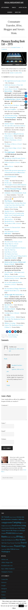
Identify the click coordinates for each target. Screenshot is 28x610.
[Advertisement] (11, 492)
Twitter (3, 595)
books (10, 337)
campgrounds (6, 522)
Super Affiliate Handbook (7, 568)
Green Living (21, 525)
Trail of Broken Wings (11, 115)
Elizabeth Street (9, 221)
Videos (12, 549)
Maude (7, 307)
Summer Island (9, 123)
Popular (20, 533)
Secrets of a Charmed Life (12, 227)
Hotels (12, 528)
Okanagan (22, 530)
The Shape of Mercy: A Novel (13, 144)
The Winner (8, 201)
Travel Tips (20, 546)
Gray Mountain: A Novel (12, 231)
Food (14, 525)
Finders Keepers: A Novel (12, 162)
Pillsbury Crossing (10, 323)
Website (3, 439)
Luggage (3, 530)
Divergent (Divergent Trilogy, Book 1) (16, 256)
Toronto (12, 543)
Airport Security (13, 517)
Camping (16, 522)
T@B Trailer (4, 543)
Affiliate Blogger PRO (7, 562)
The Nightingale (10, 152)
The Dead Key (9, 219)
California (21, 519)
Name (3, 423)
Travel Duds (17, 543)
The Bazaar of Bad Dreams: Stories (15, 158)
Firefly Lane (8, 182)
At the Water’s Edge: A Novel (13, 148)
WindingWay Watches (7, 572)
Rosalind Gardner (17, 365)
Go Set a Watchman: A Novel (13, 140)
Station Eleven (9, 166)
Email (3, 431)
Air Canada (5, 517)
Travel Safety (10, 546)
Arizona (18, 517)
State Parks (13, 540)
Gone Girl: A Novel (10, 258)
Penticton (10, 533)
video (8, 549)
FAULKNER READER (10, 176)
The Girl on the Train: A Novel (13, 241)
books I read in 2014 (16, 73)
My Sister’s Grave (10, 317)
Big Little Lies (9, 305)
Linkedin (3, 591)
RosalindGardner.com (6, 565)
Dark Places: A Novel (11, 252)
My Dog (13, 530)
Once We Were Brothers (12, 105)
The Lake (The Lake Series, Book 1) (15, 125)
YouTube (3, 598)
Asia (23, 517)
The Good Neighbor (10, 109)
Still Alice (8, 233)
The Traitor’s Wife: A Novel (13, 223)
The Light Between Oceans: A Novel (15, 81)
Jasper (16, 528)
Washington (5, 552)
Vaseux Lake (3, 549)
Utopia (7, 180)
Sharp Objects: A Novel (11, 244)
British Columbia (11, 519)
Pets (16, 533)
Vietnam (17, 549)
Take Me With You (10, 250)
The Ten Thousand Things (13, 189)
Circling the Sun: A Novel (12, 99)
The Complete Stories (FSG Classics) (15, 184)
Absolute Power (9, 211)
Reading (15, 337)
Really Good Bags (11, 537)
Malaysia (8, 530)
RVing (19, 536)
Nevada (17, 530)
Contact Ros (4, 579)
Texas (8, 543)
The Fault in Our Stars (11, 254)
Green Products (5, 528)
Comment (4, 405)
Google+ (3, 585)
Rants (4, 536)
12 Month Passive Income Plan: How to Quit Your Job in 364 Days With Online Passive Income (15, 205)
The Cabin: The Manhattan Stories (15, 319)
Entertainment (9, 525)
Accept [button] (21, 606)
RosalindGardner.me (14, 2)
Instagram (4, 588)
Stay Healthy (21, 540)
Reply (5, 358)
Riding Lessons (9, 138)
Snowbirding (8, 540)
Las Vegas (21, 528)
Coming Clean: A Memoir (12, 313)
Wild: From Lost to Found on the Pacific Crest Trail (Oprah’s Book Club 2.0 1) (14, 215)
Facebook (3, 582)
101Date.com (4, 559)
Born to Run (8, 91)
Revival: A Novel (10, 309)
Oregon (3, 533)
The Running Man (10, 117)
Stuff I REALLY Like (13, 335)
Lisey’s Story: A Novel (11, 89)
